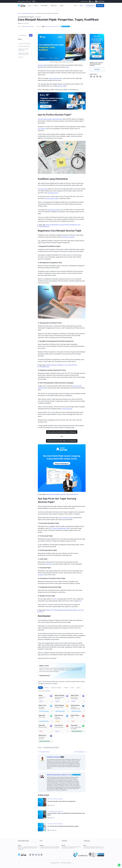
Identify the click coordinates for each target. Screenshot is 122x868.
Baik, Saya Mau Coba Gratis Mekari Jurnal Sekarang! (61, 432)
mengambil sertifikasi (53, 209)
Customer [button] (66, 687)
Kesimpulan (20, 57)
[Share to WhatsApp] (94, 76)
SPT (55, 599)
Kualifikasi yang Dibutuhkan (24, 46)
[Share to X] (91, 76)
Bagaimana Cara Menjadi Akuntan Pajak (23, 49)
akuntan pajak (62, 86)
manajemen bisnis (52, 193)
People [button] (72, 687)
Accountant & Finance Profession (27, 13)
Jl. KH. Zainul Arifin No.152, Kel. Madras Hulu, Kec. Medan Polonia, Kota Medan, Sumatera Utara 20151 (93, 847)
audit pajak (49, 564)
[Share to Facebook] (100, 76)
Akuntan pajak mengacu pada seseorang (50, 119)
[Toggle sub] (31, 49)
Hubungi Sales (90, 5)
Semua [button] (40, 687)
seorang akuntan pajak (66, 517)
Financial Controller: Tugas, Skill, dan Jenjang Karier (61, 801)
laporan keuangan (66, 408)
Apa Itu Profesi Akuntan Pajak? (24, 43)
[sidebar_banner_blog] (97, 46)
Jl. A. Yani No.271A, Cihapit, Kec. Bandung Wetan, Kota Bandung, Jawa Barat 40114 (71, 847)
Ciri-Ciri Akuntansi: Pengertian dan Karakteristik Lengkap (62, 826)
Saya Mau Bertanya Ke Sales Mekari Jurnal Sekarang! (61, 441)
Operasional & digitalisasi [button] (45, 690)
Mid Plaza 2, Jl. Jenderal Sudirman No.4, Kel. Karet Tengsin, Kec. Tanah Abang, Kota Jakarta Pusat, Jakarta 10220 (28, 848)
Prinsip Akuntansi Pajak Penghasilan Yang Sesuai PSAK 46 (62, 494)
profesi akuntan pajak (51, 198)
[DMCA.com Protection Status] (100, 854)
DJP (80, 601)
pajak (67, 67)
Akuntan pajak (42, 65)
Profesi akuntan (42, 189)
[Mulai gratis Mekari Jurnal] (62, 101)
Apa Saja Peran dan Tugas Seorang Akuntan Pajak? (23, 53)
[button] (76, 5)
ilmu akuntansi (42, 128)
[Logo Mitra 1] (34, 1)
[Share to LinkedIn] (97, 76)
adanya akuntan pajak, (56, 78)
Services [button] (78, 687)
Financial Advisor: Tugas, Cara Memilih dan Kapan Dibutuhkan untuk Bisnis (66, 814)
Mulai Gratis (100, 5)
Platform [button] (47, 687)
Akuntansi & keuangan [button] (56, 687)
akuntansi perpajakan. (68, 237)
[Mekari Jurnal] (21, 5)
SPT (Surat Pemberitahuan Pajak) (60, 528)
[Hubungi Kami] (118, 865)
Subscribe (97, 69)
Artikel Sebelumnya (44, 751)
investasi (40, 574)
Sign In (81, 5)
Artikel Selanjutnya (79, 751)
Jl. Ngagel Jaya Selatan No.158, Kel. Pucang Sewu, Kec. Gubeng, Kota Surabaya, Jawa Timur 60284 (50, 847)
